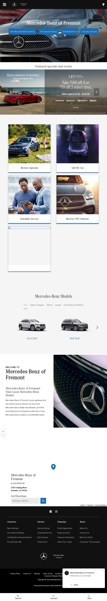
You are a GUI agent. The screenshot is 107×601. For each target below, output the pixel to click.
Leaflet (82, 505)
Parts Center (42, 537)
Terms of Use (47, 574)
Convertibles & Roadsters (74, 305)
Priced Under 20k (14, 542)
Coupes (58, 305)
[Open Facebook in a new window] (51, 511)
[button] (10, 92)
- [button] (3, 435)
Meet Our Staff (86, 537)
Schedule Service (70, 32)
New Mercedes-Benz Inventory (22, 32)
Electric (50, 305)
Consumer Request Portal (53, 576)
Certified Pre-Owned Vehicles (19, 537)
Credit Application (64, 528)
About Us (83, 528)
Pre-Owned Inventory (48, 32)
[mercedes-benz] (14, 5)
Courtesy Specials (89, 32)
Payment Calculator (65, 537)
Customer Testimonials (90, 542)
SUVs (26, 305)
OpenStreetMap (100, 505)
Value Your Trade (64, 542)
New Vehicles (13, 528)
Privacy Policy (15, 574)
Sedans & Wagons (37, 305)
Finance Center (63, 533)
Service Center (43, 528)
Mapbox (90, 505)
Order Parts (42, 542)
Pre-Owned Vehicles (15, 533)
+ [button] (3, 431)
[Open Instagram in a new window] (56, 511)
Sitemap (37, 574)
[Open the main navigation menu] (4, 4)
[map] (103, 4)
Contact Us (84, 533)
